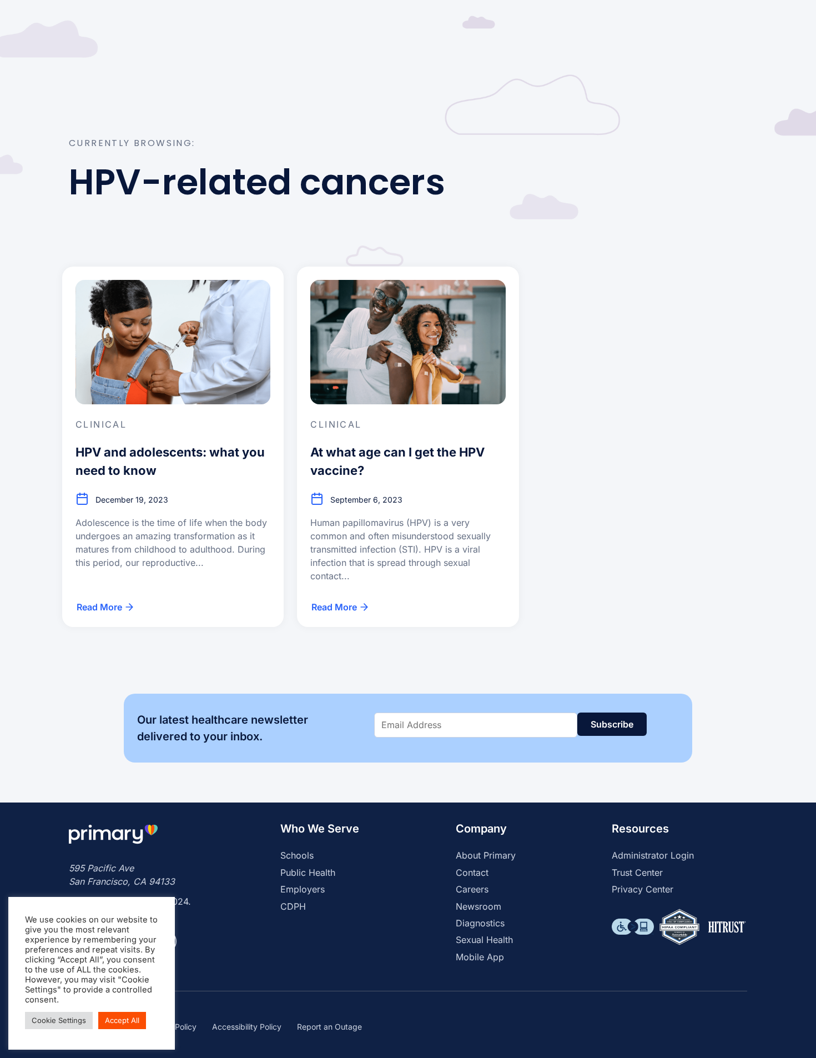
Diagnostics (480, 923)
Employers (302, 889)
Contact (472, 872)
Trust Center (637, 872)
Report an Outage (329, 1026)
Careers (472, 889)
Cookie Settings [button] (59, 1020)
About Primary (486, 855)
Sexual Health (484, 939)
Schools (297, 855)
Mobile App (480, 956)
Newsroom (478, 906)
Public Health (307, 872)
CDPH (293, 906)
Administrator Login (653, 855)
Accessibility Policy (246, 1026)
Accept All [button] (122, 1020)
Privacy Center (642, 889)
